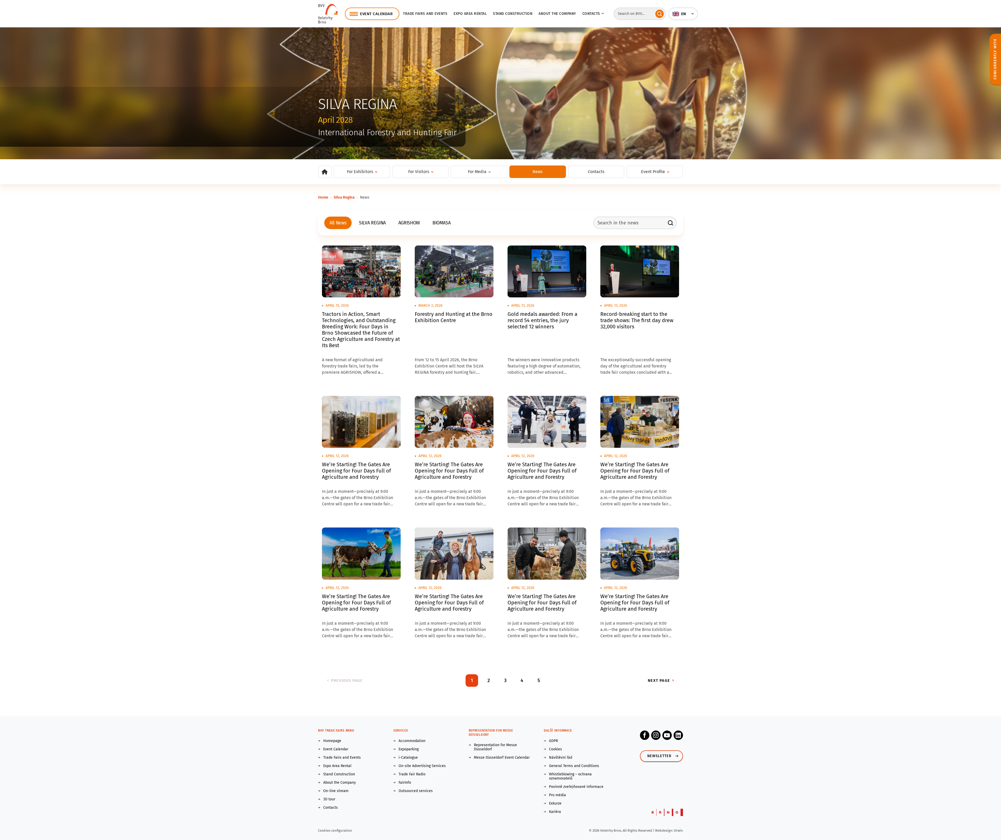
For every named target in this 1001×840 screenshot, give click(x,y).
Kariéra (555, 812)
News (537, 171)
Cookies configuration (335, 830)
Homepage (332, 741)
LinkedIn (678, 735)
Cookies (555, 749)
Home (323, 197)
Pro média (557, 795)
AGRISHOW (409, 223)
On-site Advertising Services (422, 766)
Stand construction (512, 13)
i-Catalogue (408, 758)
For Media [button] (477, 171)
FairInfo (405, 783)
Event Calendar (335, 749)
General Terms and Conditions (574, 766)
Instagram (656, 735)
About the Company (557, 13)
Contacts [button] (591, 13)
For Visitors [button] (418, 171)
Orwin (678, 830)
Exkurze (555, 803)
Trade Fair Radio (412, 774)
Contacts (596, 171)
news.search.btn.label (670, 223)
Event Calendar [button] (376, 13)
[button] (683, 14)
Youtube (667, 735)
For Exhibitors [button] (360, 171)
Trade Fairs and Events (425, 13)
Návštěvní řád (560, 758)
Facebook (644, 735)
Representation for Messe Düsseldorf (495, 747)
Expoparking (409, 749)
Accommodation (412, 741)
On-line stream (336, 791)
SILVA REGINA (372, 223)
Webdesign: (664, 830)
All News (337, 223)
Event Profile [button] (653, 171)
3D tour (329, 799)
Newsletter (659, 756)
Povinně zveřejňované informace (576, 787)
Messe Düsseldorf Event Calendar (502, 758)
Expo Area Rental (470, 13)
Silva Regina (344, 197)
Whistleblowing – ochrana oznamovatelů (570, 776)
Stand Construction (339, 774)
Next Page (659, 680)
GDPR (553, 741)
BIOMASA (441, 223)
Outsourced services (416, 791)
